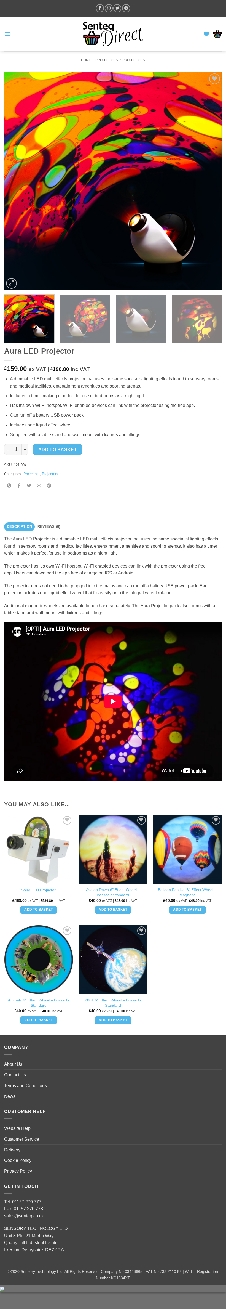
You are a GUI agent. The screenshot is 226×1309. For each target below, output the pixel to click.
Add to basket (57, 449)
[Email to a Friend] (39, 486)
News (9, 1096)
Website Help (17, 1128)
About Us (13, 1064)
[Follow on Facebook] (100, 8)
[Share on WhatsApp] (9, 486)
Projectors (106, 60)
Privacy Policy (18, 1171)
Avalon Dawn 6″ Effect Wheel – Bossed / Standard (113, 892)
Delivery (12, 1150)
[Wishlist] (206, 34)
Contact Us (15, 1074)
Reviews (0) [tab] (48, 526)
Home (86, 60)
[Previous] (15, 181)
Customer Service (21, 1139)
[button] (7, 34)
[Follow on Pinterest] (126, 8)
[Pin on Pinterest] (48, 486)
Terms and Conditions (25, 1085)
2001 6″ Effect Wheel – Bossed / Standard (113, 1003)
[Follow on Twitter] (117, 8)
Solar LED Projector (38, 890)
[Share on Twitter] (29, 486)
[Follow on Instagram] (109, 8)
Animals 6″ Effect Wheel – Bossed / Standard (38, 1003)
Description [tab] (19, 526)
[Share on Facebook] (19, 486)
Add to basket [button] (38, 909)
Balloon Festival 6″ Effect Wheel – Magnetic (187, 892)
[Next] (211, 181)
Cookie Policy (17, 1160)
